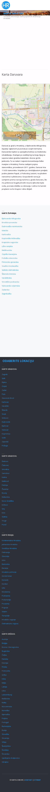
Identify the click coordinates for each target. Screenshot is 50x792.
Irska (4, 679)
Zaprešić (5, 441)
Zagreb (5, 374)
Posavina (5, 603)
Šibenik (4, 410)
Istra (3, 560)
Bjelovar (5, 426)
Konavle (5, 580)
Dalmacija (6, 552)
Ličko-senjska (7, 246)
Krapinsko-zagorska (10, 242)
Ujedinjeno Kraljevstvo (11, 758)
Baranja (5, 568)
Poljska (5, 718)
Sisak (4, 414)
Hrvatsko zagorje (9, 619)
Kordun (5, 584)
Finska (4, 667)
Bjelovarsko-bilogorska (11, 218)
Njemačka (6, 714)
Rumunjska (6, 726)
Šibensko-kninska (9, 274)
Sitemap (37, 780)
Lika (3, 588)
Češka (4, 655)
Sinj (3, 509)
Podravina (6, 596)
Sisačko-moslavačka (10, 266)
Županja (5, 489)
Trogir (4, 521)
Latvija (4, 687)
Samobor (5, 473)
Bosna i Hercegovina (10, 647)
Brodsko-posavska (9, 222)
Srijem (4, 611)
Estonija (5, 663)
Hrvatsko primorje (9, 572)
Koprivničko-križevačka (11, 238)
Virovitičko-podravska (10, 282)
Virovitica (5, 469)
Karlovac (5, 402)
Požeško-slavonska (9, 258)
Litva (4, 691)
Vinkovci (5, 418)
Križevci (5, 505)
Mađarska (6, 698)
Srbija (4, 742)
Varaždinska (7, 278)
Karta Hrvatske (13, 13)
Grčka (4, 675)
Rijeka (4, 382)
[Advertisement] (25, 44)
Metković (5, 481)
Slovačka (5, 734)
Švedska (5, 750)
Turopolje (5, 615)
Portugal (5, 722)
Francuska (6, 671)
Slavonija (5, 556)
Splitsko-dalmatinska (10, 270)
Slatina (4, 517)
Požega (5, 445)
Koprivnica (6, 434)
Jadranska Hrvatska (9, 544)
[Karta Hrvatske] (6, 5)
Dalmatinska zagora (10, 623)
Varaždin (5, 406)
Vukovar (5, 430)
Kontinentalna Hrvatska (11, 540)
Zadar (4, 390)
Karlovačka (6, 234)
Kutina (4, 477)
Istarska (5, 230)
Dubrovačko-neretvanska (12, 226)
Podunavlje (6, 600)
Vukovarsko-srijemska (11, 286)
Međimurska (7, 250)
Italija (4, 683)
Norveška (5, 710)
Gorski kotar (7, 576)
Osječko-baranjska (9, 254)
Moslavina (6, 592)
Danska (5, 659)
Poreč (4, 524)
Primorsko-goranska (10, 262)
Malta (4, 702)
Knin (3, 513)
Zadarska (5, 290)
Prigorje (5, 607)
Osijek (4, 386)
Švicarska (5, 754)
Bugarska (5, 651)
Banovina (5, 564)
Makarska (6, 497)
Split (3, 378)
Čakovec (5, 465)
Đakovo (5, 461)
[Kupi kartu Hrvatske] (19, 135)
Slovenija (5, 738)
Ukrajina (5, 762)
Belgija (4, 643)
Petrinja (5, 485)
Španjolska (6, 746)
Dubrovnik (6, 422)
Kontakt (28, 780)
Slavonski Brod (8, 398)
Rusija (4, 730)
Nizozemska (7, 706)
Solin (4, 438)
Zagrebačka (6, 294)
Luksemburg (7, 694)
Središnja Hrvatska (9, 548)
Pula (3, 394)
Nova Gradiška (8, 501)
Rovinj (4, 493)
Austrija (5, 639)
